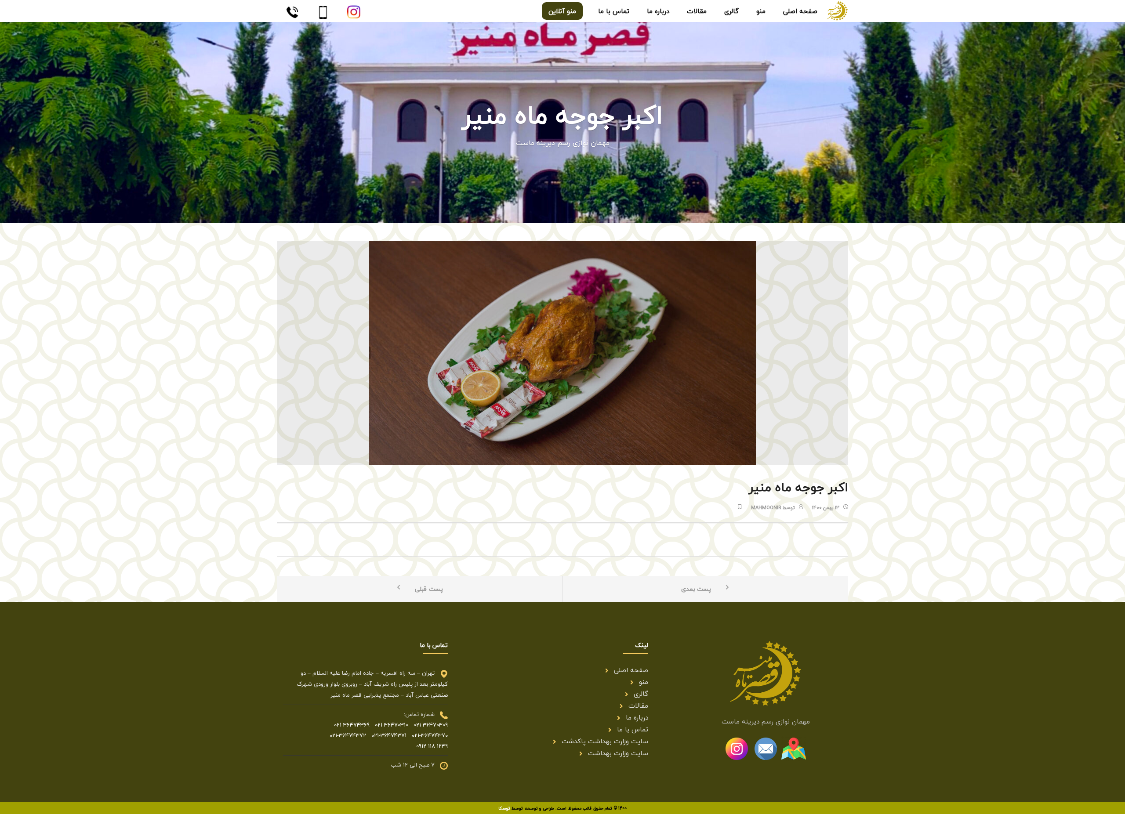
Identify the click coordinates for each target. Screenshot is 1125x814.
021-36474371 (386, 735)
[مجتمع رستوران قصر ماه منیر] (837, 9)
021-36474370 (427, 735)
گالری (641, 693)
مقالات (638, 705)
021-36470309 (428, 725)
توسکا (504, 808)
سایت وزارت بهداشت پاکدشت (605, 741)
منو (643, 682)
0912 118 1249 (432, 746)
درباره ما (637, 717)
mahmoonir (766, 507)
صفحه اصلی (631, 670)
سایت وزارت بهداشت (618, 753)
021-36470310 (389, 725)
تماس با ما (632, 729)
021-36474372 (348, 735)
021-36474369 (352, 725)
